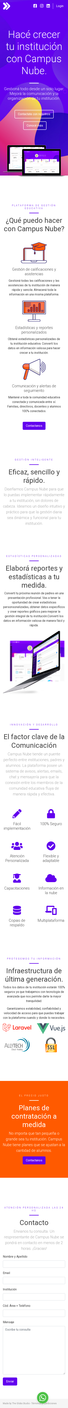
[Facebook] (35, 6)
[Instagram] (42, 6)
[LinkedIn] (48, 6)
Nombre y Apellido (15, 1256)
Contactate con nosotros (34, 114)
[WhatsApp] (42, 1397)
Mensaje (8, 1322)
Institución (10, 1289)
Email (6, 1273)
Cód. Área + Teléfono (16, 1306)
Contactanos (34, 426)
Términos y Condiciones (44, 1403)
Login (59, 6)
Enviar (10, 1381)
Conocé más (35, 125)
